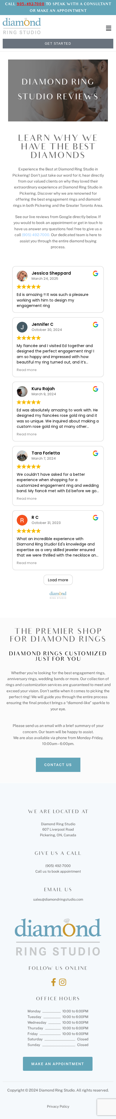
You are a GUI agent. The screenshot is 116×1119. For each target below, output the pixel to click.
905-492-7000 (31, 4)
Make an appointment (57, 1064)
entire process (95, 697)
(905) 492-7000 (58, 866)
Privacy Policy (58, 1106)
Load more (58, 580)
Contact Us (58, 765)
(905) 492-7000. (36, 235)
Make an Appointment (62, 11)
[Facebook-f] (53, 982)
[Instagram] (63, 982)
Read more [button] (27, 370)
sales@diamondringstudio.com (58, 899)
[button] (108, 28)
